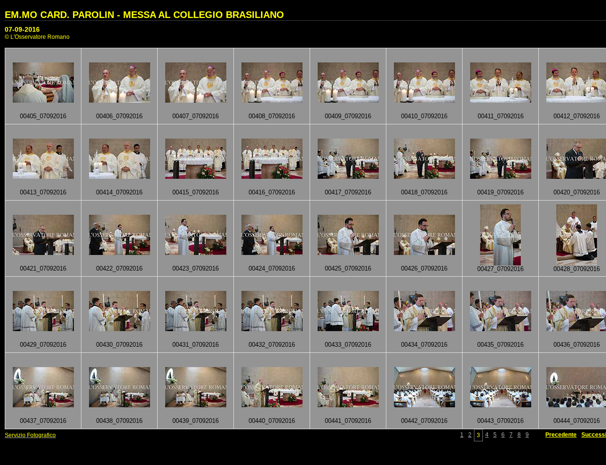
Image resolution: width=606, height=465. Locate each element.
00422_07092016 (119, 268)
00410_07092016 (424, 116)
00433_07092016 (348, 344)
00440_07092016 (272, 420)
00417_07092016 (348, 192)
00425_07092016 (348, 268)
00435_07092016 (500, 344)
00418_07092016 (424, 192)
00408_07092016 (272, 116)
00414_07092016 (119, 192)
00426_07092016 (424, 268)
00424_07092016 (272, 268)
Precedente (561, 434)
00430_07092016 (119, 344)
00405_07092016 (43, 116)
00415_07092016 (195, 192)
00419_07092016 (500, 192)
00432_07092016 (272, 344)
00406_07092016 (119, 116)
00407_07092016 (195, 116)
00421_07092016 (43, 268)
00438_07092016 (119, 420)
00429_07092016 (43, 344)
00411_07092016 (501, 116)
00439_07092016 (195, 420)
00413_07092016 (43, 192)
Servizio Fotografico (30, 435)
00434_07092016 (424, 344)
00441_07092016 (348, 420)
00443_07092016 (500, 420)
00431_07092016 (195, 344)
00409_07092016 (348, 116)
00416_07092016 (272, 192)
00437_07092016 (43, 420)
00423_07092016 (195, 268)
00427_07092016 (500, 268)
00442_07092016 (424, 420)
